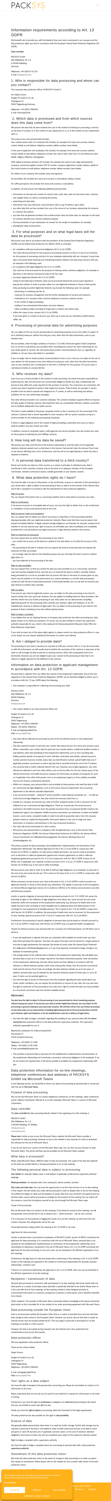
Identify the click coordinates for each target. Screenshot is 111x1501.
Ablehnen (37, 1490)
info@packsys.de (24, 75)
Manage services (10, 1482)
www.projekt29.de (23, 734)
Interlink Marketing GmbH (38, 1478)
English (92, 1489)
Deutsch (79, 1489)
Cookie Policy (29, 1496)
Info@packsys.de (18, 704)
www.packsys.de (18, 1131)
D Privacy (38, 1496)
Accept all (14, 1490)
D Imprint (46, 1496)
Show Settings (59, 1490)
